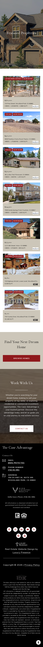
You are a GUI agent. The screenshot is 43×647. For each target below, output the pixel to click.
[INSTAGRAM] (15, 529)
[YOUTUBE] (27, 529)
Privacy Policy (32, 565)
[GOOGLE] (18, 535)
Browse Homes (21, 358)
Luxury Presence (22, 552)
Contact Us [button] (21, 429)
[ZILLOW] (24, 535)
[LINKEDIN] (21, 529)
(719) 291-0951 (13, 470)
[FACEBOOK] (9, 529)
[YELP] (34, 529)
